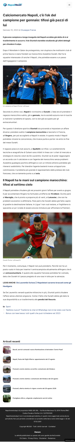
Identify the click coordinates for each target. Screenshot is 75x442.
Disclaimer (43, 438)
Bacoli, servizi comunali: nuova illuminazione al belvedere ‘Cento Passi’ (38, 349)
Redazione (51, 438)
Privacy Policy (33, 438)
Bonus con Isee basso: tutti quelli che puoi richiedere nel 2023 (33, 313)
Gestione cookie (69, 440)
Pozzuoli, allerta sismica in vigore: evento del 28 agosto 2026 (34, 388)
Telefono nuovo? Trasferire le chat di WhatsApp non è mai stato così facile (38, 310)
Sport (8, 306)
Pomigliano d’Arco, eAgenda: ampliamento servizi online (32, 398)
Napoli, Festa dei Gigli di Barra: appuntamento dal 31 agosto (34, 359)
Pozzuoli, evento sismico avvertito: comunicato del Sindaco (34, 369)
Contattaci (52, 426)
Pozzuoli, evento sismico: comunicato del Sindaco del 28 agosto (35, 379)
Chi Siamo (23, 438)
